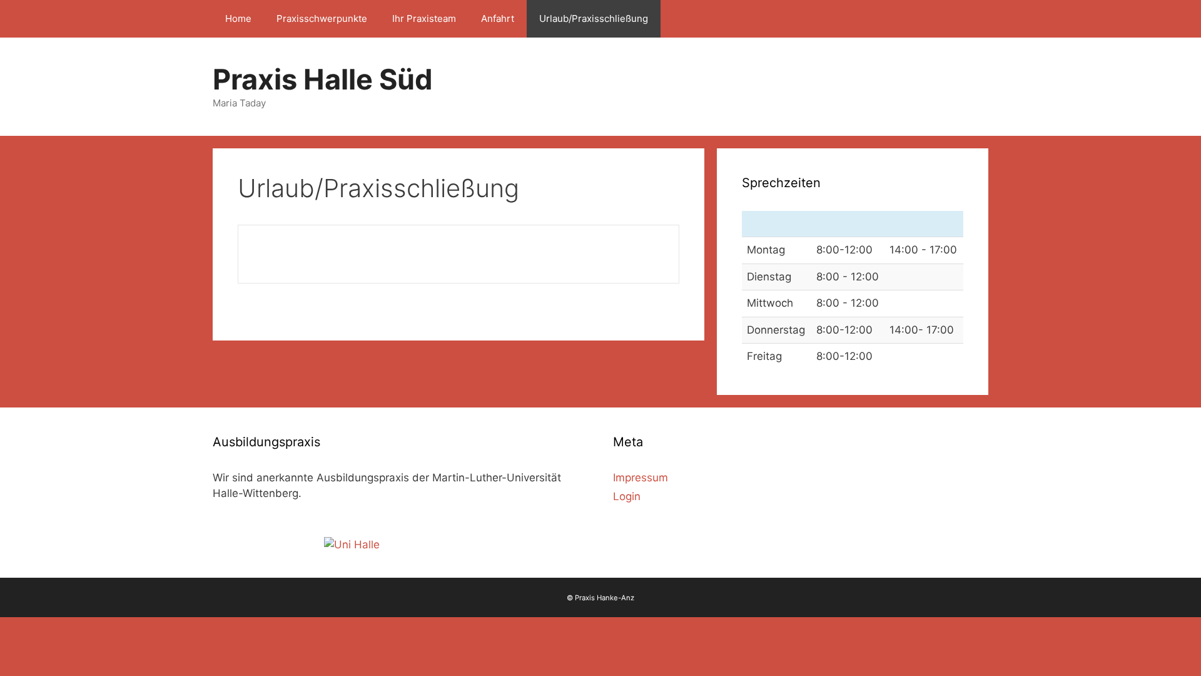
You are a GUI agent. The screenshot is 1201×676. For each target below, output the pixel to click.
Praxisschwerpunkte (321, 18)
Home (238, 18)
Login (627, 496)
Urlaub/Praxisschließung (593, 18)
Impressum (640, 477)
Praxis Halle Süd (323, 79)
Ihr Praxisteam (424, 18)
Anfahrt (497, 18)
